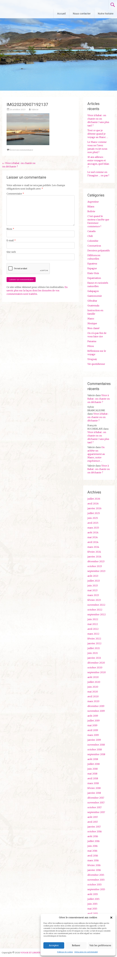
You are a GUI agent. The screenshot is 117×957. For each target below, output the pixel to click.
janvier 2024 (94, 556)
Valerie (34, 109)
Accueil (61, 13)
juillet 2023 (93, 580)
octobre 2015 (94, 884)
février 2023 (94, 600)
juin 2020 (92, 686)
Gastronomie (94, 295)
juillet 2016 (93, 841)
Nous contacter (82, 13)
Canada (91, 231)
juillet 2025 (93, 513)
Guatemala (93, 305)
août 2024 (92, 532)
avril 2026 (93, 503)
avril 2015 (92, 913)
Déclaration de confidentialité (86, 952)
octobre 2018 (94, 749)
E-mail (11, 240)
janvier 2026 (94, 508)
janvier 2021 (94, 657)
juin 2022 (92, 619)
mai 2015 (92, 908)
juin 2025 (92, 518)
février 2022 (94, 638)
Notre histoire (105, 13)
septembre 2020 (96, 672)
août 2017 (92, 817)
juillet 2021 (93, 648)
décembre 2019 (95, 706)
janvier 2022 (94, 643)
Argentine (93, 201)
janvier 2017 (94, 826)
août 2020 (93, 677)
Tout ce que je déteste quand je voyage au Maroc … (97, 134)
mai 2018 (92, 773)
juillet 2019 (93, 720)
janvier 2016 (94, 870)
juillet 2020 (93, 682)
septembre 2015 (96, 889)
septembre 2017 (96, 812)
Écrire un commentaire (21, 150)
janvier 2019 (94, 739)
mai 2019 (92, 725)
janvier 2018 (94, 792)
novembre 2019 (96, 710)
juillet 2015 (93, 899)
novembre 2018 (96, 744)
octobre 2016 (94, 831)
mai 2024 (92, 537)
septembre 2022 (96, 614)
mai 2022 (92, 624)
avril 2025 (92, 522)
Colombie (92, 240)
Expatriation (94, 278)
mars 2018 (93, 783)
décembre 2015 (95, 874)
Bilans (90, 206)
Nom (10, 229)
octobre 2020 (94, 667)
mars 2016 (93, 860)
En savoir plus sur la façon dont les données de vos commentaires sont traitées (37, 290)
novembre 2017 (96, 802)
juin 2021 (92, 653)
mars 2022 (93, 633)
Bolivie (91, 211)
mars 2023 (93, 595)
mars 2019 (93, 735)
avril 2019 (92, 730)
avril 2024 (92, 542)
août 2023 (92, 575)
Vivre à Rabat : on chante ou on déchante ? (98, 399)
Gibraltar (92, 300)
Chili (90, 236)
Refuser (76, 945)
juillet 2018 (93, 764)
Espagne (92, 268)
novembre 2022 (96, 604)
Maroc (90, 318)
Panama (91, 341)
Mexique (92, 323)
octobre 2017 (94, 807)
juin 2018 (92, 768)
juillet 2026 (93, 498)
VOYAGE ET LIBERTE (27, 5)
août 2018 (92, 759)
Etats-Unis (93, 273)
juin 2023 (92, 585)
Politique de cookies (65, 952)
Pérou (90, 346)
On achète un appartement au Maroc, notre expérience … (96, 454)
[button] (111, 917)
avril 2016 (92, 855)
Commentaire (15, 193)
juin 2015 (92, 903)
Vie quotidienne (96, 364)
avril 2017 (92, 821)
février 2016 (94, 865)
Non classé (93, 328)
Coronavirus (94, 245)
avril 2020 (93, 696)
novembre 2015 (96, 879)
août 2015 (92, 894)
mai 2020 (92, 691)
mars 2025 (93, 527)
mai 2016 (92, 850)
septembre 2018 (96, 754)
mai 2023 (92, 590)
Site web (11, 251)
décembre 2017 (95, 797)
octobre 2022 (94, 609)
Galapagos (93, 291)
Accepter (54, 945)
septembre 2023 (96, 571)
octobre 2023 (94, 566)
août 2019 (92, 715)
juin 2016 (92, 846)
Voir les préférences (100, 945)
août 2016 (92, 836)
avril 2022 (93, 629)
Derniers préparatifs (98, 250)
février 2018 (94, 788)
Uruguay (92, 359)
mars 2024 (93, 547)
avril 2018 (92, 778)
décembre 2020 (96, 662)
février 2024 (94, 551)
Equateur (92, 263)
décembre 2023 (95, 561)
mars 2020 (93, 701)
